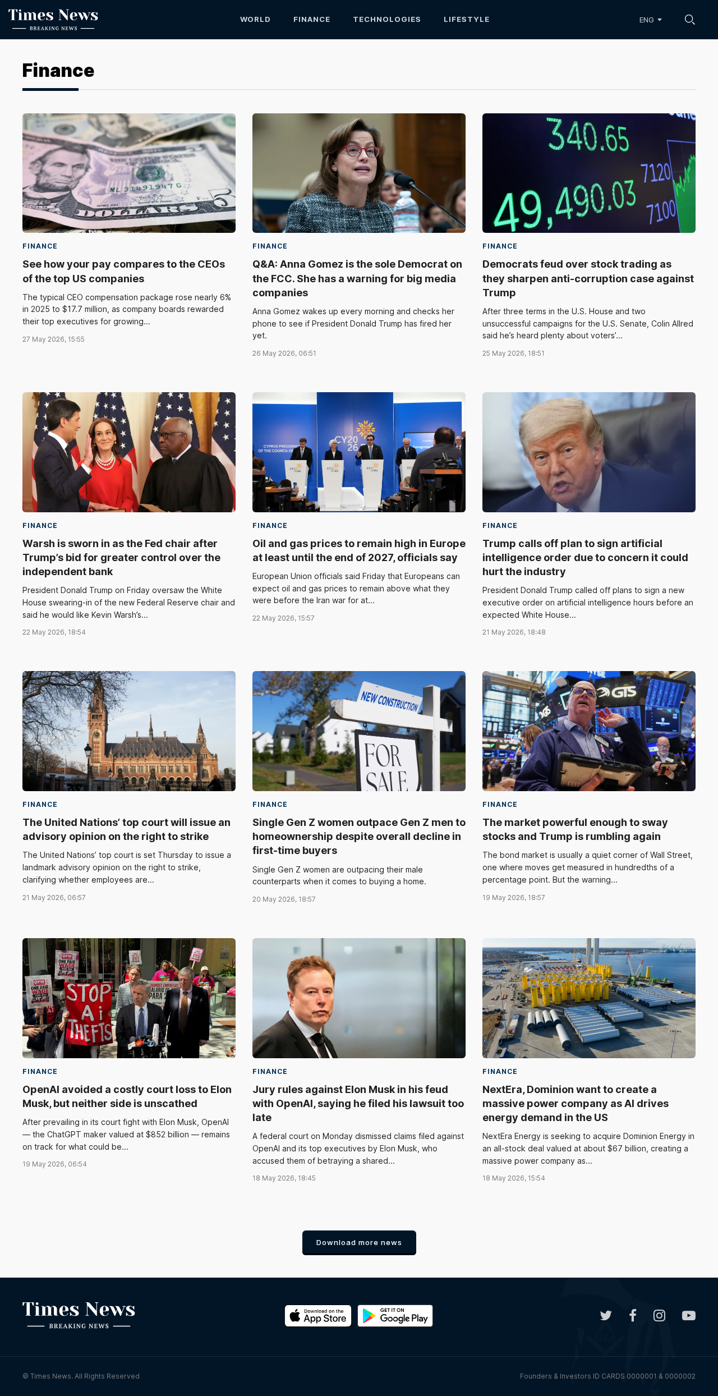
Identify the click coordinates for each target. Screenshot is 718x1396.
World (255, 19)
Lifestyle (467, 19)
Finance (311, 19)
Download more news (359, 1242)
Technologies (387, 19)
